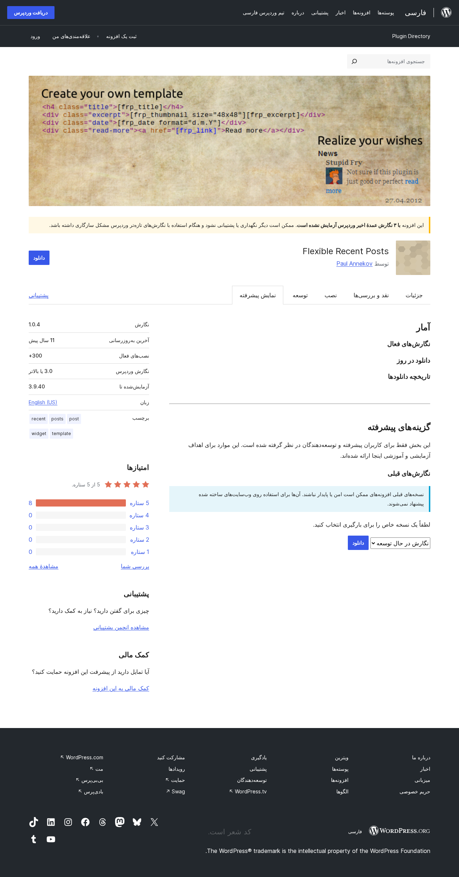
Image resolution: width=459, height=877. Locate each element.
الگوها (342, 791)
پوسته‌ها (340, 769)
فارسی (355, 831)
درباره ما (421, 757)
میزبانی (422, 780)
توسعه (300, 295)
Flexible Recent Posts (346, 251)
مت (96, 769)
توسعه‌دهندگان (252, 780)
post (74, 418)
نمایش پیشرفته (258, 295)
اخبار (425, 769)
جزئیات (414, 295)
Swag (175, 791)
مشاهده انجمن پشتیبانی (121, 627)
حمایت (175, 780)
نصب (331, 295)
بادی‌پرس (90, 791)
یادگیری (259, 757)
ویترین (342, 757)
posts (57, 418)
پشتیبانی (38, 295)
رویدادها (177, 769)
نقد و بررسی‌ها (371, 295)
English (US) (43, 402)
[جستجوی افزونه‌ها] (354, 61)
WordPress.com (81, 757)
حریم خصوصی (414, 791)
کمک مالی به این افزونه (121, 688)
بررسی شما (135, 566)
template (61, 433)
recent (39, 418)
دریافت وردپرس (31, 12)
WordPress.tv (248, 791)
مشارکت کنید (171, 757)
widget (39, 433)
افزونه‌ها (340, 780)
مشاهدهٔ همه (43, 566)
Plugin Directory (411, 36)
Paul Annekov (354, 263)
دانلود (39, 258)
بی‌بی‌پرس (89, 780)
